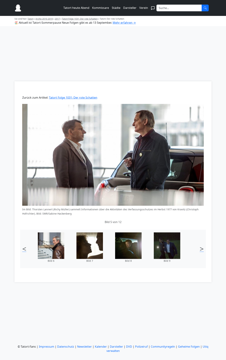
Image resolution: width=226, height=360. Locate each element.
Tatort (30, 18)
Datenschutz (65, 347)
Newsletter (84, 347)
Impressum (46, 347)
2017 (57, 18)
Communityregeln (163, 347)
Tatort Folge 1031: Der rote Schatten (80, 18)
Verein (143, 8)
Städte (116, 8)
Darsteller (129, 8)
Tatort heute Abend (76, 8)
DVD (129, 347)
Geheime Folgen (189, 347)
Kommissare (100, 8)
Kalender (101, 347)
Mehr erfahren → (124, 23)
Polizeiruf (141, 347)
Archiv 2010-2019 (44, 18)
